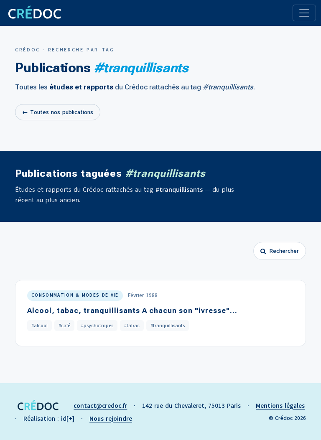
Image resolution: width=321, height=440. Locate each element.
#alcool (39, 325)
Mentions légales (280, 406)
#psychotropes (97, 325)
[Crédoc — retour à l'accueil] (34, 13)
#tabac (132, 325)
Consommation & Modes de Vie (75, 295)
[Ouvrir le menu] (304, 13)
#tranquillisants (167, 325)
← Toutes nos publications (57, 112)
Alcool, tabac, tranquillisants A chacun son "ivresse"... (132, 310)
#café (64, 325)
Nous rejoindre (110, 419)
